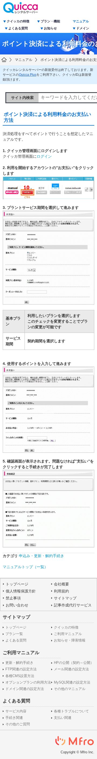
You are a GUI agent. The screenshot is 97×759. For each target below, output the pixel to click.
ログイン (44, 156)
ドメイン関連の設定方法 (24, 689)
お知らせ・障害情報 (69, 640)
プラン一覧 (14, 634)
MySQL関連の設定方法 (72, 682)
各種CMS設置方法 (19, 676)
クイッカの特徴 (18, 21)
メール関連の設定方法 (71, 669)
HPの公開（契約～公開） (74, 663)
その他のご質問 (17, 724)
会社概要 (61, 584)
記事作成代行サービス (73, 605)
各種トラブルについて (71, 711)
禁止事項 (13, 598)
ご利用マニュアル (68, 634)
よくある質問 (18, 28)
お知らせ (50, 28)
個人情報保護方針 (21, 591)
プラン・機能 (50, 21)
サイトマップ (65, 598)
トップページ (17, 584)
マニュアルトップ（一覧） (25, 567)
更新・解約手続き (19, 663)
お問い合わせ (17, 605)
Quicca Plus (27, 75)
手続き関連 (14, 718)
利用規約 (61, 591)
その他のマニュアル (69, 689)
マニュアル (81, 21)
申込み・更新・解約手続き (41, 556)
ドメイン (82, 28)
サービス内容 (15, 711)
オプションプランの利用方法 (28, 682)
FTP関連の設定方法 (21, 669)
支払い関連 (62, 718)
